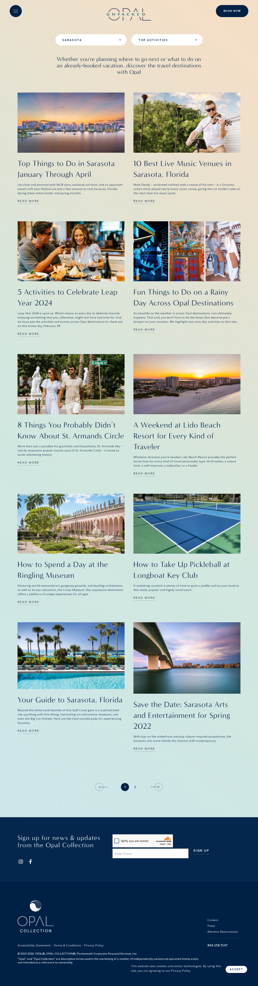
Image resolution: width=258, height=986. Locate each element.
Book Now (232, 10)
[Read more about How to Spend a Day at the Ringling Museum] (71, 524)
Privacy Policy (94, 945)
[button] (16, 11)
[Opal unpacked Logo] (129, 11)
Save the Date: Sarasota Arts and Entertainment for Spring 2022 (181, 715)
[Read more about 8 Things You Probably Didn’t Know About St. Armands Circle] (71, 384)
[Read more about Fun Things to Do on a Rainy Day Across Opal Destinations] (186, 251)
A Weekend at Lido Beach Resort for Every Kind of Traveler (177, 435)
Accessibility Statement (34, 945)
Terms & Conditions (67, 945)
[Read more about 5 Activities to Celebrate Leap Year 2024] (71, 251)
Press (211, 926)
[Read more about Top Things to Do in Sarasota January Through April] (71, 123)
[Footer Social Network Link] (21, 861)
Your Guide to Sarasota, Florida (70, 699)
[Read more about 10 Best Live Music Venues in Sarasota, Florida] (186, 123)
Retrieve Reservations (222, 931)
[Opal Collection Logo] (110, 916)
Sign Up (201, 850)
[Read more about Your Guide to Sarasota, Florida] (71, 655)
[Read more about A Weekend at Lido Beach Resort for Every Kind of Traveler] (186, 384)
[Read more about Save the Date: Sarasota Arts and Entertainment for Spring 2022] (186, 658)
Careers (212, 920)
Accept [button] (236, 969)
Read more (28, 201)
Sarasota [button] (72, 40)
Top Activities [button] (153, 40)
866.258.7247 (217, 945)
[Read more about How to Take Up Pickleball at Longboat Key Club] (186, 524)
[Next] (156, 787)
